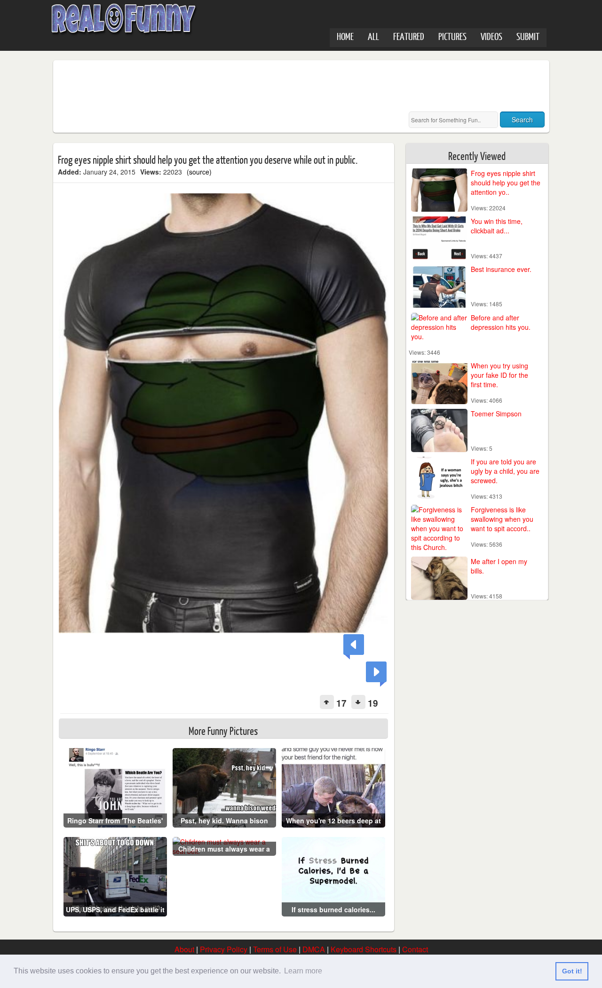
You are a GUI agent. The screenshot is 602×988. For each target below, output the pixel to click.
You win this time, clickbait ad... (497, 225)
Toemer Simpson (496, 413)
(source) (199, 171)
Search (522, 119)
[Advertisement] (229, 86)
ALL (373, 36)
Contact (415, 949)
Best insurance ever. (501, 269)
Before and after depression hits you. (501, 322)
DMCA (313, 949)
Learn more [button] (303, 971)
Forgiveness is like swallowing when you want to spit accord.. (502, 519)
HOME (345, 36)
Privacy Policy (223, 949)
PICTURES (452, 36)
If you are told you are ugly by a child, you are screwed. (505, 471)
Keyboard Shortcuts (363, 949)
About (184, 949)
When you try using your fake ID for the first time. (499, 375)
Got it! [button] (572, 971)
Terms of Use (275, 949)
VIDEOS (491, 36)
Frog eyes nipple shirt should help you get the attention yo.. (505, 182)
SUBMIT (527, 36)
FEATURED (408, 36)
